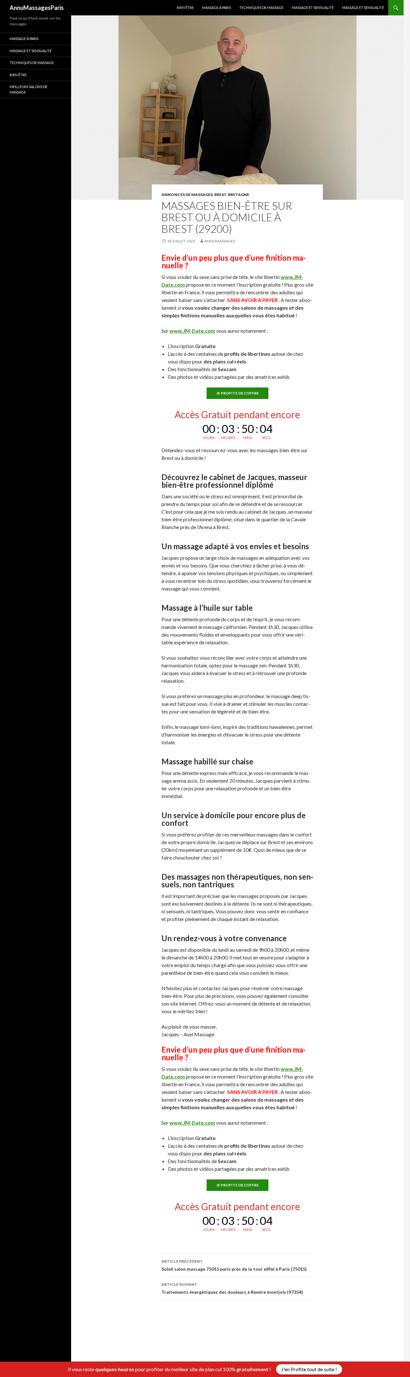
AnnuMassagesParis (37, 7)
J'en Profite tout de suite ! (309, 1369)
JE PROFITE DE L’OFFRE (237, 393)
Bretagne (238, 194)
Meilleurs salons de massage (28, 89)
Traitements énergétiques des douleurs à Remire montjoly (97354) (232, 1288)
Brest (220, 194)
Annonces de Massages (187, 194)
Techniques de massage (261, 7)
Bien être (185, 7)
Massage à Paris (216, 7)
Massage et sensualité (313, 7)
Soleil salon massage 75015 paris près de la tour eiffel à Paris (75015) (234, 1265)
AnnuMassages (219, 241)
